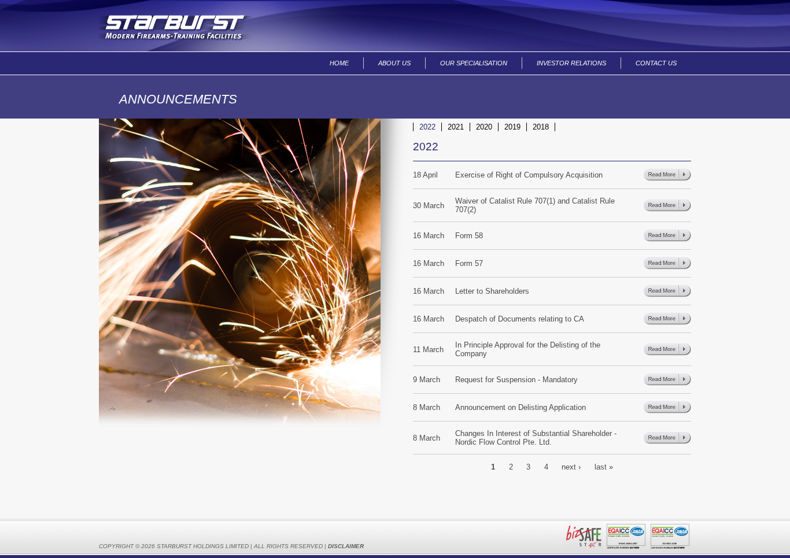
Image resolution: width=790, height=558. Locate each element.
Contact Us (656, 63)
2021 (456, 127)
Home (339, 63)
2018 (541, 127)
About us (394, 63)
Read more (667, 175)
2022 (427, 127)
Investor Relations (571, 63)
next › (571, 466)
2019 (512, 127)
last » (604, 466)
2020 (484, 127)
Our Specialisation (473, 63)
